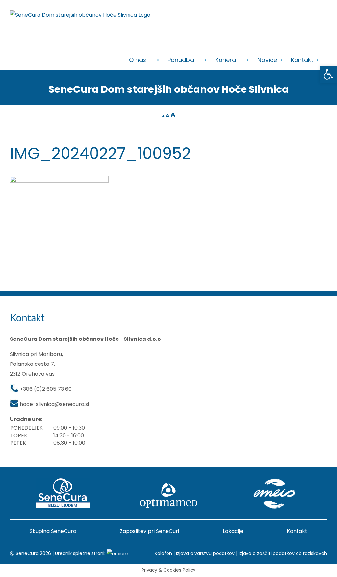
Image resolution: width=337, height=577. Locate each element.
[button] (328, 74)
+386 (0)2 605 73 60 (46, 389)
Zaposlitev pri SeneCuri (149, 531)
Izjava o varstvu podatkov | (207, 553)
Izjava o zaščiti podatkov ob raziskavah (283, 553)
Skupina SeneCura (53, 531)
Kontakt (297, 531)
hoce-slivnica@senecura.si (54, 404)
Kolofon (163, 553)
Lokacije (233, 531)
